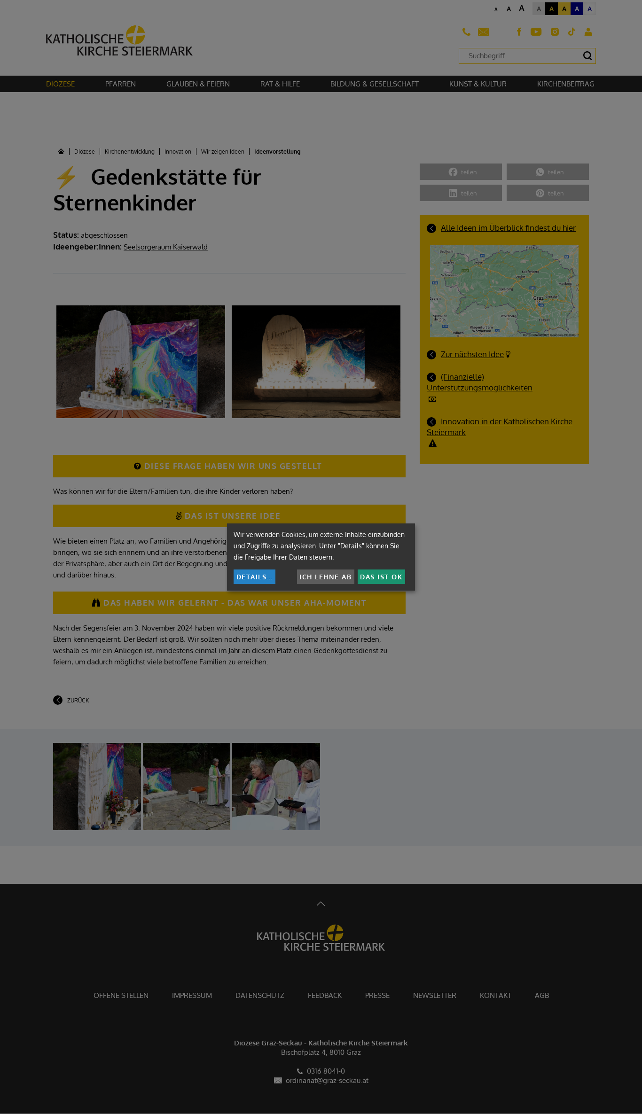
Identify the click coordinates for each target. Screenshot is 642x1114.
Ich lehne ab (325, 577)
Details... (254, 577)
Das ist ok (381, 577)
